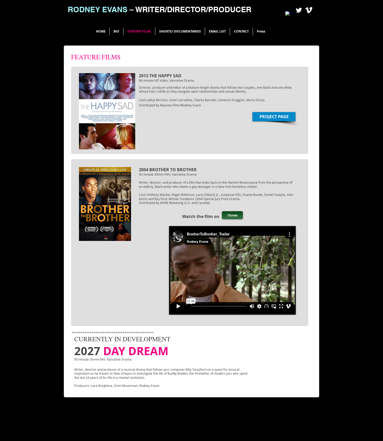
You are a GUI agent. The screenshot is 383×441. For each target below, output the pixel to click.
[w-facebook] (289, 15)
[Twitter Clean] (298, 10)
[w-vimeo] (308, 10)
